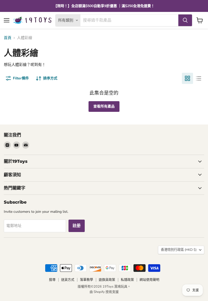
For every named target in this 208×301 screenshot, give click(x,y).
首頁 (7, 38)
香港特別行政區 (179, 249)
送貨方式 (67, 279)
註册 (77, 225)
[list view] (198, 78)
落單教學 (86, 279)
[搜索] (185, 20)
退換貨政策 (107, 279)
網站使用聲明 (149, 279)
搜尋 (52, 279)
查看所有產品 (104, 106)
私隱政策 (127, 279)
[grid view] (187, 78)
